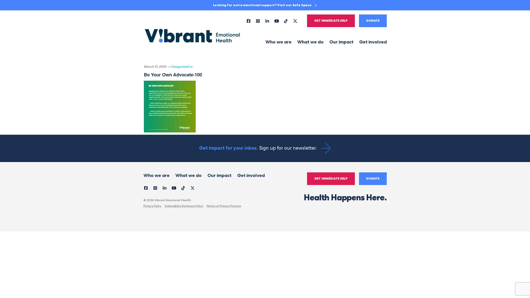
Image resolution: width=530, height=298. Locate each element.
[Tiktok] (286, 21)
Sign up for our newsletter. (258, 148)
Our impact (341, 42)
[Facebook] (248, 21)
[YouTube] (276, 21)
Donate (372, 21)
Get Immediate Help (331, 21)
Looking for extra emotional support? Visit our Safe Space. (263, 5)
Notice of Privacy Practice (224, 206)
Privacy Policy (152, 206)
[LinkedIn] (267, 21)
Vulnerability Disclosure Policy (184, 206)
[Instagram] (258, 21)
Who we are (278, 42)
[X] (295, 21)
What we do (310, 42)
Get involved (373, 42)
